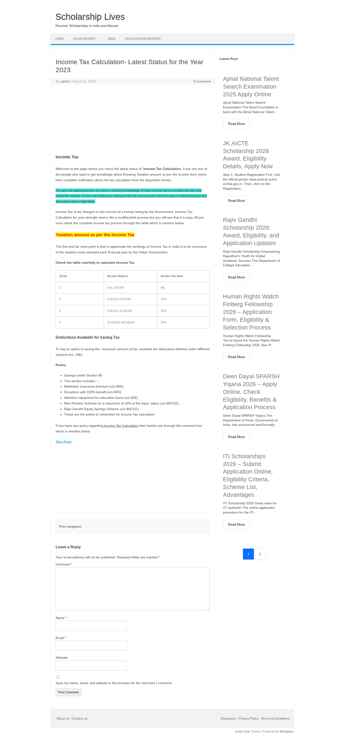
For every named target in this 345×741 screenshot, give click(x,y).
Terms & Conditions (275, 718)
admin (65, 81)
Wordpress (287, 731)
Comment (64, 564)
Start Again (64, 441)
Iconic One (242, 731)
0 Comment (202, 81)
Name (61, 618)
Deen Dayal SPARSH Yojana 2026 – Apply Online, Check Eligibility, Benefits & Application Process (251, 391)
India (111, 38)
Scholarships (84, 38)
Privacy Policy (248, 718)
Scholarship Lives (90, 17)
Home (59, 38)
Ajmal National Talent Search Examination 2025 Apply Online (251, 86)
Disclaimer (229, 718)
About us (63, 718)
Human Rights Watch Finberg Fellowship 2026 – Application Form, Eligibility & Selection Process (251, 311)
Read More (236, 124)
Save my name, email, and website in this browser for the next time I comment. (114, 683)
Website (62, 657)
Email (61, 638)
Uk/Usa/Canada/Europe (143, 38)
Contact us (80, 718)
